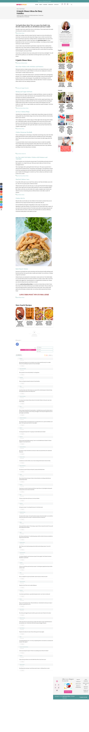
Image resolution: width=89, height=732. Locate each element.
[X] (1, 189)
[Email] (1, 202)
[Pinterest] (65, 4)
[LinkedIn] (1, 197)
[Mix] (1, 194)
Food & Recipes (22, 8)
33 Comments (26, 16)
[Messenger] (1, 205)
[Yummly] (1, 199)
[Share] (1, 184)
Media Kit (78, 683)
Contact (56, 4)
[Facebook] (62, 4)
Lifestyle (50, 4)
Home (36, 4)
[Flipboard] (1, 207)
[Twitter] (57, 690)
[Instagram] (67, 4)
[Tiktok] (58, 688)
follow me (68, 691)
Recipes (45, 4)
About (40, 4)
